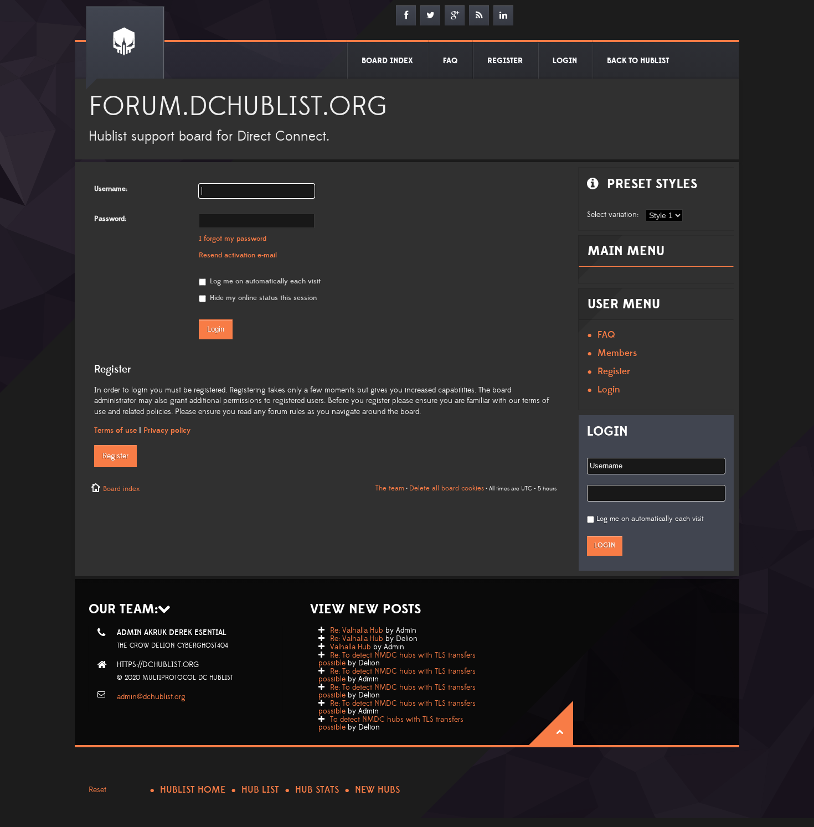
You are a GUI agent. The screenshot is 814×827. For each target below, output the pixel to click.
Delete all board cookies (446, 488)
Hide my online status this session (262, 297)
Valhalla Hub (350, 647)
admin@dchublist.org (151, 697)
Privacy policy (166, 431)
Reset (97, 790)
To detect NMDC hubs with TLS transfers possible (390, 723)
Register (115, 456)
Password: (110, 218)
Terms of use (115, 431)
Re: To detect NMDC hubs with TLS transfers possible (397, 659)
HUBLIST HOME (192, 790)
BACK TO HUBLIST (638, 61)
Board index (121, 488)
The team (389, 488)
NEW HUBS (377, 790)
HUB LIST (260, 790)
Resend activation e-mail (238, 255)
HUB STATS (317, 790)
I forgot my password (232, 238)
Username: (110, 188)
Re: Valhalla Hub (356, 630)
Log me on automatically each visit (264, 281)
